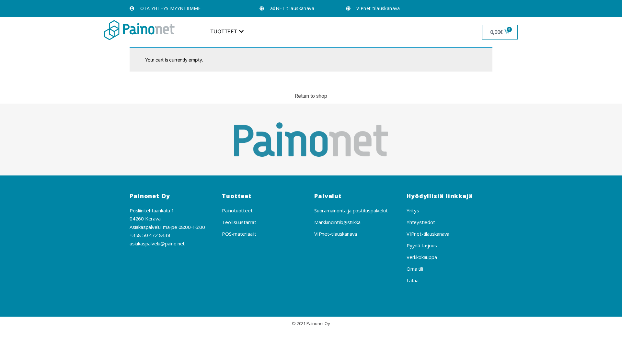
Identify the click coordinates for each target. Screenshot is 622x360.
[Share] (39, 337)
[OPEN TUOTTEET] (241, 31)
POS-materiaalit (239, 234)
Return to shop (311, 96)
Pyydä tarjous (422, 245)
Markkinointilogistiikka (337, 222)
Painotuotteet (237, 210)
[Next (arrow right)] (39, 352)
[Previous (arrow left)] (12, 352)
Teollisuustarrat (239, 222)
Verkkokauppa (422, 257)
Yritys (413, 210)
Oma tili (415, 268)
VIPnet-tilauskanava (335, 234)
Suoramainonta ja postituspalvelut (350, 210)
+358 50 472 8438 (150, 235)
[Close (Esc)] (12, 337)
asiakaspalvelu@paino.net (157, 243)
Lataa (413, 280)
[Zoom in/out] (92, 337)
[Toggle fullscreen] (65, 337)
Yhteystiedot (421, 222)
